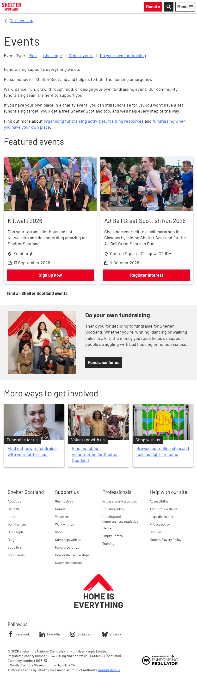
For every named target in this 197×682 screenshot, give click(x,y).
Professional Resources (119, 501)
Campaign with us (68, 540)
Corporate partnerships (72, 555)
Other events (80, 55)
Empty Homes (112, 536)
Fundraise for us (67, 547)
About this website (164, 509)
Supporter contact (68, 563)
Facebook (22, 634)
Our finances (17, 524)
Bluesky (115, 634)
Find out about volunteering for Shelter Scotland (95, 454)
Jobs (11, 516)
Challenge (52, 55)
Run (33, 55)
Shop (59, 532)
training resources (126, 121)
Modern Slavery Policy (165, 540)
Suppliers (15, 547)
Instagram (84, 634)
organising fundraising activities (75, 121)
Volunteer (62, 516)
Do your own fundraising (123, 55)
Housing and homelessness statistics (120, 518)
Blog (11, 540)
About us (14, 501)
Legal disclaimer (161, 516)
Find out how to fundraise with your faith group (32, 451)
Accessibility (159, 501)
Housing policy (113, 509)
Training (108, 543)
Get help (14, 509)
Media (106, 528)
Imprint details (109, 670)
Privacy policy (160, 524)
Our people (16, 532)
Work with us (64, 524)
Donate (60, 509)
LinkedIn (53, 634)
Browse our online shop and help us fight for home (162, 451)
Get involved (21, 20)
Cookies (156, 532)
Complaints (16, 555)
